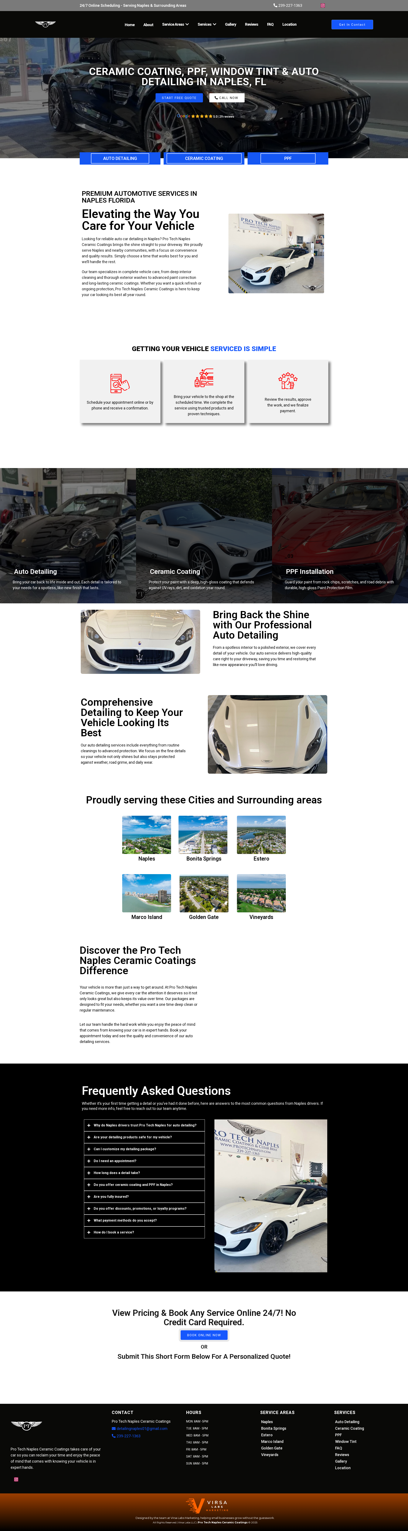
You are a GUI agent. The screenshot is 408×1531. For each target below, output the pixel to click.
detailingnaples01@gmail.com (142, 1428)
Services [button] (205, 24)
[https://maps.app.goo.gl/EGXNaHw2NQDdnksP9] (179, 116)
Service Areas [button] (173, 24)
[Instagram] (322, 5)
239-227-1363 (290, 5)
